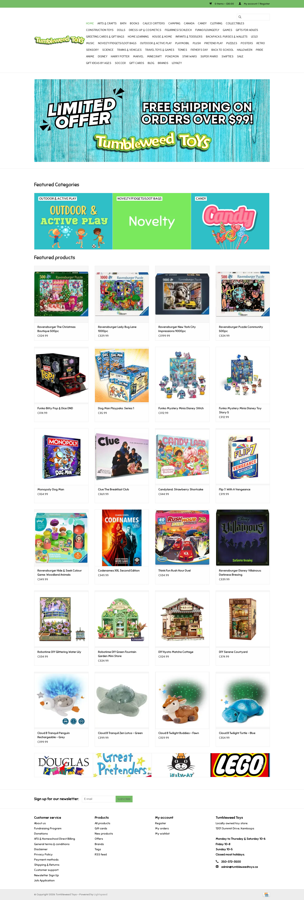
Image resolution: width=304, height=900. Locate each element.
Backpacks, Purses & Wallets (227, 36)
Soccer (120, 63)
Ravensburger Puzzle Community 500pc (241, 329)
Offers (99, 839)
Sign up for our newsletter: (56, 799)
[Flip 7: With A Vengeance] (243, 456)
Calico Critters (154, 23)
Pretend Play (213, 43)
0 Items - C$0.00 (224, 3)
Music (90, 43)
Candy (202, 23)
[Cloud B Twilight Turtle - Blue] (243, 700)
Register (160, 823)
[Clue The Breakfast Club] (122, 456)
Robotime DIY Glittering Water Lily (59, 652)
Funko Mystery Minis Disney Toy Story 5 (240, 410)
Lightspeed (100, 894)
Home (90, 23)
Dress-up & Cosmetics (145, 30)
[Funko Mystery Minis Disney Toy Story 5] (243, 375)
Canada (189, 23)
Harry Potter (120, 56)
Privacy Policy (43, 854)
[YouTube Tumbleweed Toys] (259, 799)
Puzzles (231, 43)
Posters (247, 43)
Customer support (46, 870)
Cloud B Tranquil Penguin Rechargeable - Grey (53, 735)
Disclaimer (41, 849)
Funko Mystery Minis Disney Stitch (181, 408)
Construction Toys (100, 30)
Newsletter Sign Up (46, 875)
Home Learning (138, 36)
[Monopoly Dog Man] (61, 456)
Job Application (44, 880)
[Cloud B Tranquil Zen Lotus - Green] (122, 700)
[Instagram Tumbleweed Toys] (266, 799)
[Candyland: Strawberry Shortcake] (182, 456)
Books (134, 23)
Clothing (216, 23)
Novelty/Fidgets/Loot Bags (117, 43)
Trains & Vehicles (129, 50)
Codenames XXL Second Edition (119, 570)
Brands (163, 63)
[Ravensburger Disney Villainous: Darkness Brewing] (243, 537)
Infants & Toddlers (189, 36)
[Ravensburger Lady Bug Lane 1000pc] (122, 294)
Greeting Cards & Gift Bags (105, 36)
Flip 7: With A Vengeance (234, 489)
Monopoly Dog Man (50, 489)
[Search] (240, 17)
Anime (90, 56)
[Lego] (240, 765)
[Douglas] (63, 765)
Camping (174, 23)
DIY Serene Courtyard (233, 652)
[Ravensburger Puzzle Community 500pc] (243, 294)
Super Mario (209, 56)
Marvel (138, 56)
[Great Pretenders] (122, 765)
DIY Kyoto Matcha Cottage (175, 652)
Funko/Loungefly (207, 30)
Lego (254, 36)
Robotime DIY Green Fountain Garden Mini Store (117, 654)
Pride (259, 50)
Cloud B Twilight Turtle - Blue (237, 733)
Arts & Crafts (107, 23)
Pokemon (172, 56)
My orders (162, 828)
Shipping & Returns (46, 865)
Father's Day (199, 50)
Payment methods (46, 859)
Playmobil (182, 43)
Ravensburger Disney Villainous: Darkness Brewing (240, 572)
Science (108, 50)
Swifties (227, 56)
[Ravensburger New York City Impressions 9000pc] (182, 294)
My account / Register (256, 3)
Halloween (244, 50)
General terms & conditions (51, 844)
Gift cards (136, 63)
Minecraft (154, 56)
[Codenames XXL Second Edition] (122, 537)
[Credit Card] (265, 894)
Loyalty (177, 63)
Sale (240, 56)
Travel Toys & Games (159, 50)
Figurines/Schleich (178, 30)
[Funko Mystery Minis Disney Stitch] (182, 375)
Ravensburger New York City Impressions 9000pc (177, 329)
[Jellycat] (181, 765)
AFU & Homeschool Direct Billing (54, 839)
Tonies (182, 50)
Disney (102, 56)
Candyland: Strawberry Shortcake (180, 489)
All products (102, 823)
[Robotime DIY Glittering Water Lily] (61, 619)
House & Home (162, 36)
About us (40, 823)
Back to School (222, 50)
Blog (151, 63)
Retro (260, 43)
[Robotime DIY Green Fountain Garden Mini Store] (122, 619)
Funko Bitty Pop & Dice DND (55, 408)
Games (227, 30)
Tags (98, 849)
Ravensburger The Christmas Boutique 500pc (56, 329)
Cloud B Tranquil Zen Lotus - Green (120, 733)
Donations (41, 833)
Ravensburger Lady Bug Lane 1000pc (117, 329)
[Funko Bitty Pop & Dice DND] (61, 375)
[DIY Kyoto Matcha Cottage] (182, 619)
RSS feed (101, 854)
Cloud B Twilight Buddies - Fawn (178, 733)
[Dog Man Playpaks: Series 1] (122, 375)
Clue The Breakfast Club (113, 489)
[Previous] (42, 765)
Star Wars (189, 56)
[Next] (262, 765)
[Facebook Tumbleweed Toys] (252, 799)
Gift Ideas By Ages (98, 63)
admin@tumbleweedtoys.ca (239, 867)
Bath (123, 23)
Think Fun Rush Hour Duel (174, 570)
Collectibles (235, 23)
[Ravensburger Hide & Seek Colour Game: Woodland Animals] (61, 537)
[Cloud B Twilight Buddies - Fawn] (182, 700)
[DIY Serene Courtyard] (243, 619)
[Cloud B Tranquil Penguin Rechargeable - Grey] (61, 700)
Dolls (121, 30)
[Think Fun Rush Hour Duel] (182, 537)
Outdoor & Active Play (156, 43)
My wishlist (162, 833)
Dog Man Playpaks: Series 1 (116, 408)
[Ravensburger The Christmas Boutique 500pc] (61, 294)
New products (104, 833)
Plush (197, 43)
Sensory (92, 50)
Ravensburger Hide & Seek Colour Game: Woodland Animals (59, 572)
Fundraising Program (47, 828)
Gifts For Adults (247, 30)
